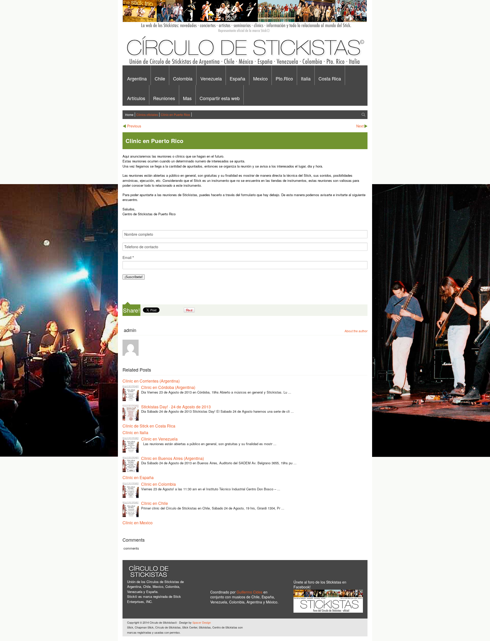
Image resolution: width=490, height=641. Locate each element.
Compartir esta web (220, 98)
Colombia (182, 78)
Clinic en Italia (135, 432)
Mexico (260, 78)
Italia (306, 78)
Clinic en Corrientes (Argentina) (151, 381)
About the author (356, 331)
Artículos (136, 98)
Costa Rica (329, 78)
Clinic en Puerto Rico (175, 114)
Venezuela (211, 78)
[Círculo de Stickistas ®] (244, 64)
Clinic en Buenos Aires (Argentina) (172, 458)
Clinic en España (138, 477)
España (237, 78)
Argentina (137, 78)
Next (360, 125)
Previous (134, 125)
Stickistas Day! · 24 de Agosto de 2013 (176, 407)
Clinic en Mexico (137, 523)
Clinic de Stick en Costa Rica (148, 426)
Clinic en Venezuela (159, 439)
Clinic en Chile (154, 503)
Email (128, 257)
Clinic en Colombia (158, 484)
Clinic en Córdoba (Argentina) (168, 387)
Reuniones (164, 98)
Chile (160, 78)
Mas (187, 98)
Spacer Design (201, 622)
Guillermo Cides (250, 592)
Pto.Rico (284, 78)
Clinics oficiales (147, 114)
